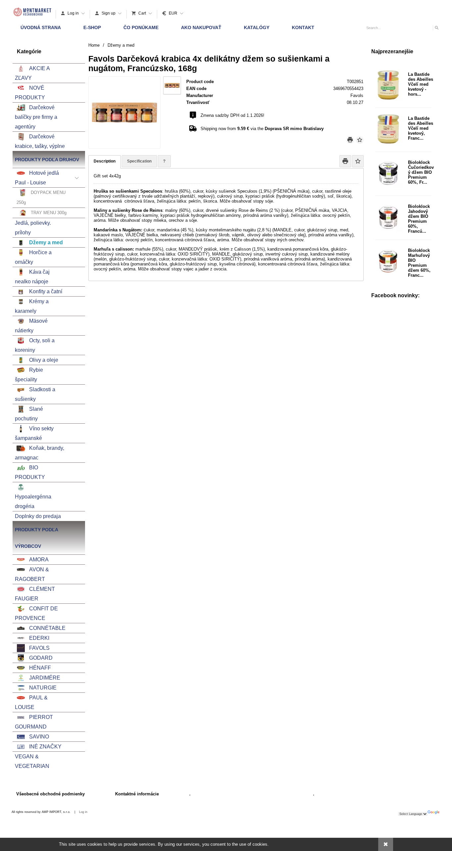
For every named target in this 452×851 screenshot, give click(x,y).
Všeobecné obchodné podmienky (50, 793)
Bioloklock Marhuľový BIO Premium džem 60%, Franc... (419, 263)
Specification (139, 161)
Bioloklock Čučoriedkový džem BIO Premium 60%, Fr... (421, 172)
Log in (83, 812)
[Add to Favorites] (360, 140)
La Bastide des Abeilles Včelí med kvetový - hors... (420, 84)
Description (104, 161)
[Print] (350, 140)
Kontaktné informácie (137, 793)
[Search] (436, 27)
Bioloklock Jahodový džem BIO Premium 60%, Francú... (419, 219)
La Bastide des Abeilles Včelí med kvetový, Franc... (420, 128)
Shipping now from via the (262, 128)
